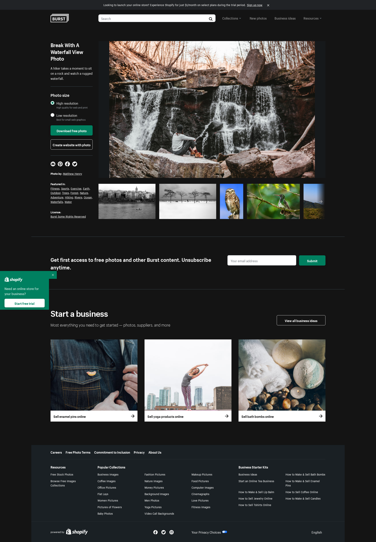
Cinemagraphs (200, 494)
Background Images (157, 494)
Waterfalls (57, 201)
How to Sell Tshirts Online (255, 505)
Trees (65, 192)
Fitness (55, 188)
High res (128, 214)
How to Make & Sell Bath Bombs (305, 474)
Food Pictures (200, 481)
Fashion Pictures (155, 474)
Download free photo (72, 130)
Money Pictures (154, 487)
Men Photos (152, 500)
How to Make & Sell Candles (303, 498)
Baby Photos (105, 513)
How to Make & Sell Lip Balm (256, 492)
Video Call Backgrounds (159, 513)
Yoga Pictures (153, 507)
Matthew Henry (72, 173)
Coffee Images (107, 481)
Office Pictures (107, 487)
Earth (86, 188)
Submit (312, 260)
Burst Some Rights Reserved (68, 216)
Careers (56, 451)
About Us (154, 451)
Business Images (108, 474)
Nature (84, 192)
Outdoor (56, 192)
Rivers (78, 197)
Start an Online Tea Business (256, 481)
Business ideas (285, 17)
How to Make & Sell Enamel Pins (303, 483)
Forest (74, 192)
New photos (258, 17)
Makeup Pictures (202, 474)
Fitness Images (201, 507)
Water (68, 201)
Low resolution (66, 115)
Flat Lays (103, 494)
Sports (65, 188)
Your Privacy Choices (206, 531)
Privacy (139, 451)
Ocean (88, 197)
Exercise (76, 188)
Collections (230, 17)
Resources (311, 17)
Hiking (69, 197)
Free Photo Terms (78, 451)
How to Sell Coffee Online (302, 492)
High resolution (67, 103)
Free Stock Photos (62, 474)
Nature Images (154, 481)
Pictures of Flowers (110, 507)
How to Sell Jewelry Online (255, 498)
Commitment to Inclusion (112, 451)
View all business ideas (301, 320)
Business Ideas (248, 474)
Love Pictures (200, 500)
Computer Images (203, 487)
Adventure (57, 197)
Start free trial (24, 303)
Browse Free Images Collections (63, 483)
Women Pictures (108, 500)
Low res (143, 214)
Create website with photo (71, 144)
